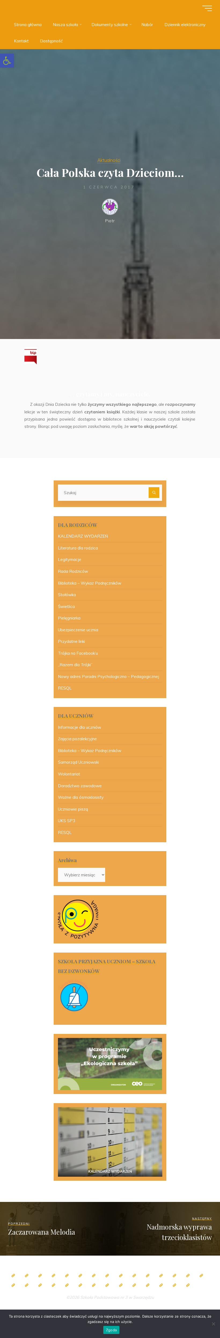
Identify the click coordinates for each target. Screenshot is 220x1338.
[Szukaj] (154, 492)
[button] (7, 61)
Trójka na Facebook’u (78, 653)
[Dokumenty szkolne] (80, 1285)
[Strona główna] (13, 1275)
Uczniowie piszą (73, 809)
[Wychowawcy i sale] (201, 1275)
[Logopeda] (174, 1275)
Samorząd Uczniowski (78, 762)
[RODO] (53, 1285)
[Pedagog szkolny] (121, 1275)
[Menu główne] (207, 8)
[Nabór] (147, 1285)
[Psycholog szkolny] (147, 1275)
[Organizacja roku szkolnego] (67, 1275)
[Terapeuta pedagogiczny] (161, 1275)
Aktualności (108, 160)
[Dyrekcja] (80, 1275)
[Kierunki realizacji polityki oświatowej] (134, 1285)
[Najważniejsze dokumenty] (93, 1285)
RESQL (65, 688)
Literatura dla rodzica (78, 547)
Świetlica (66, 606)
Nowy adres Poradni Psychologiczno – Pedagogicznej (108, 676)
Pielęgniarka (69, 618)
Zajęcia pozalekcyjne (77, 738)
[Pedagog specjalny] (188, 1275)
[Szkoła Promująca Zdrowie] (26, 1285)
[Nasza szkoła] (26, 1275)
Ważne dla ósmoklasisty (81, 797)
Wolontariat (69, 773)
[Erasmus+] (40, 1285)
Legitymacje (69, 559)
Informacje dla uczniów (79, 727)
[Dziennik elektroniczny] (40, 1275)
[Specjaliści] (107, 1275)
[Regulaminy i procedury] (121, 1285)
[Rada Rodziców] (13, 1285)
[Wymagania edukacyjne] (107, 1285)
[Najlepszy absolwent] (67, 1285)
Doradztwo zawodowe (80, 785)
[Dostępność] (188, 1285)
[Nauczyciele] (93, 1275)
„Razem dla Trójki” (75, 664)
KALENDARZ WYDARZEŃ (83, 536)
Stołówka (67, 594)
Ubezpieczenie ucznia (78, 629)
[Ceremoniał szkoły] (53, 1275)
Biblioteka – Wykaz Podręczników (89, 583)
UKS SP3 (66, 820)
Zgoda (111, 1330)
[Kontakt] (174, 1285)
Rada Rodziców (73, 571)
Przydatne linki (71, 641)
